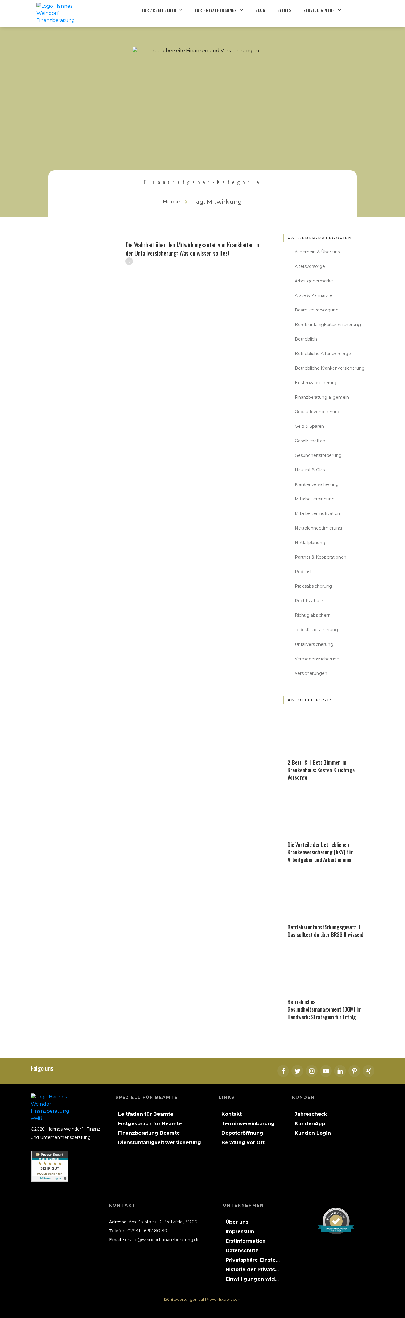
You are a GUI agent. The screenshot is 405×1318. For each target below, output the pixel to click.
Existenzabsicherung (316, 382)
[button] (253, 1260)
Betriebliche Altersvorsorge (323, 353)
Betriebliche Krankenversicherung (330, 368)
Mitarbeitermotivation (317, 513)
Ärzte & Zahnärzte (314, 295)
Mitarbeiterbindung (315, 499)
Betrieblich (306, 339)
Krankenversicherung (317, 484)
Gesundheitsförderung (318, 455)
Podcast (303, 571)
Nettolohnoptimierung (318, 528)
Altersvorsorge (310, 266)
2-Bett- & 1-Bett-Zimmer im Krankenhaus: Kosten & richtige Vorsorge (321, 770)
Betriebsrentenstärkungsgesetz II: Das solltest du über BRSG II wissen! (325, 930)
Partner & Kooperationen (320, 557)
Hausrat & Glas (310, 470)
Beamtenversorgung (317, 310)
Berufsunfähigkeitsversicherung (328, 324)
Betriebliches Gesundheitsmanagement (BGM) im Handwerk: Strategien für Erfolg (324, 1009)
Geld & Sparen (309, 426)
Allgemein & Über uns (317, 252)
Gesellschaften (310, 440)
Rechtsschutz (309, 600)
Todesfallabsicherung (316, 629)
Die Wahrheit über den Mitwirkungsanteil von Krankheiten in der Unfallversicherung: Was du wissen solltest (192, 248)
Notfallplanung (310, 542)
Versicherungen (311, 673)
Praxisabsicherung (313, 586)
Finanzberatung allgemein (322, 397)
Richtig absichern (313, 615)
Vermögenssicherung (317, 659)
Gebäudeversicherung (318, 411)
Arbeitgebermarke (314, 281)
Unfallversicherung (314, 644)
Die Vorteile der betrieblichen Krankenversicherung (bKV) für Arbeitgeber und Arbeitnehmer (320, 852)
